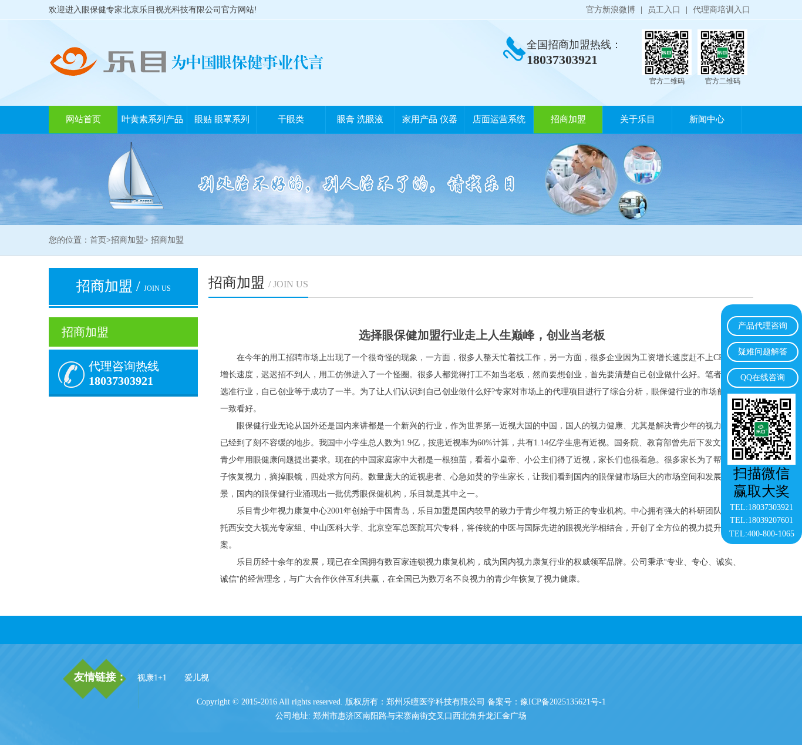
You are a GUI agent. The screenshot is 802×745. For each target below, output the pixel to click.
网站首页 (83, 119)
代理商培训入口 (721, 9)
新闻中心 (707, 119)
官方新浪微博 (610, 9)
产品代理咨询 (762, 325)
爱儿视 (196, 677)
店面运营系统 (499, 119)
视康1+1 (152, 677)
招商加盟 (568, 119)
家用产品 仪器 (429, 119)
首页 (98, 240)
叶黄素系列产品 (152, 119)
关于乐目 (637, 119)
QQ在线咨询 (762, 377)
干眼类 (291, 119)
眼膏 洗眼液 (360, 119)
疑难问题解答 (762, 351)
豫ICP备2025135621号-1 (563, 701)
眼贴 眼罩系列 (222, 119)
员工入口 (664, 9)
